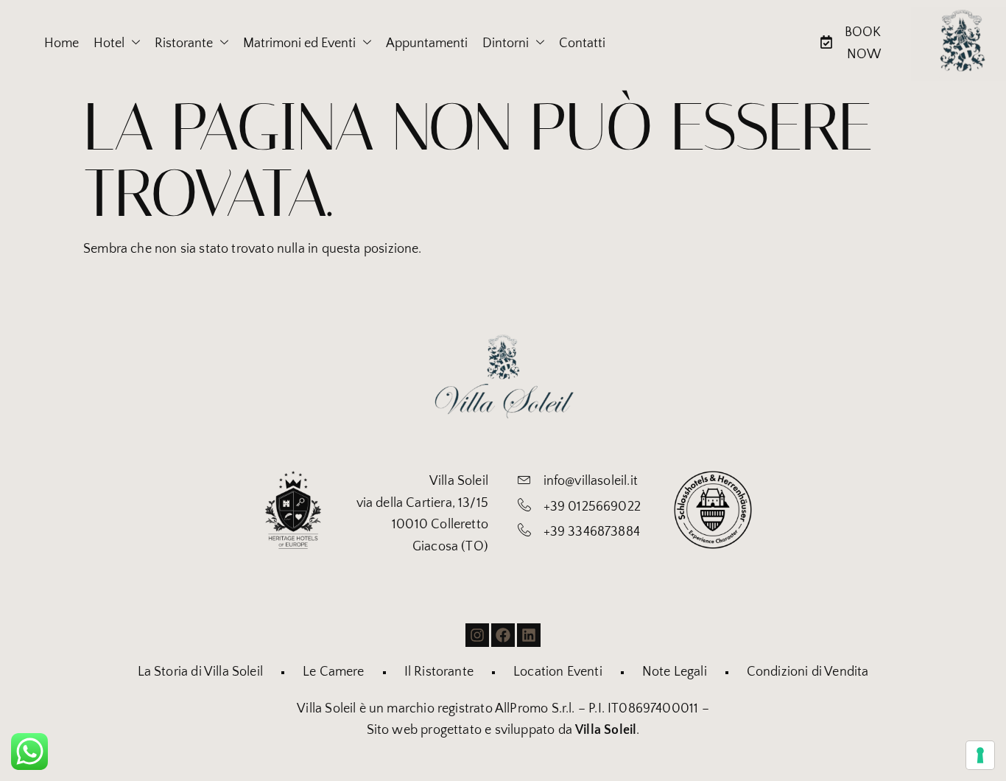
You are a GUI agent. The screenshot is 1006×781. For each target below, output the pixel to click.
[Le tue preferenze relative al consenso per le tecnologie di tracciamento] (980, 755)
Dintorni (505, 43)
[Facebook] (503, 635)
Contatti (582, 43)
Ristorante (184, 43)
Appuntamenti (427, 43)
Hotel (109, 43)
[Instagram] (477, 635)
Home (61, 43)
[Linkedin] (529, 635)
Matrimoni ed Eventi (299, 43)
